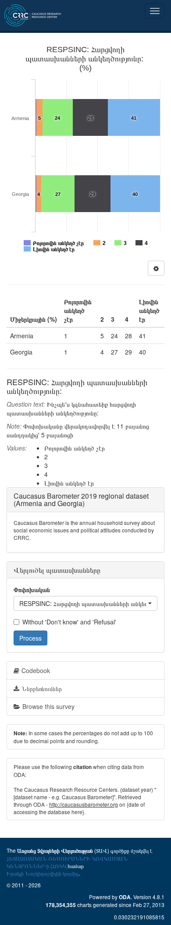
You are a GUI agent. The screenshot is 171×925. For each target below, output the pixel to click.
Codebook (35, 670)
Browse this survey (48, 706)
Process (30, 638)
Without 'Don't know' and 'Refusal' (69, 621)
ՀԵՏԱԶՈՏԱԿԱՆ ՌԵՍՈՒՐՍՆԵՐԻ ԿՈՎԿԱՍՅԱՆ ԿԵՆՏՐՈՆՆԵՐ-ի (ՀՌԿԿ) (67, 861)
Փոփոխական (32, 589)
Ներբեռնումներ (41, 688)
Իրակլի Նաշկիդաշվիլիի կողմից (42, 873)
